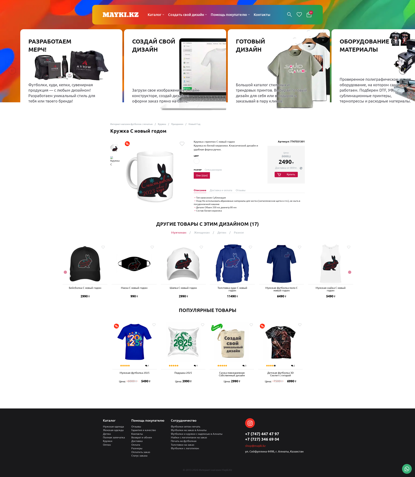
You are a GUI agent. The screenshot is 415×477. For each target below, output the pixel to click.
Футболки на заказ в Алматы (189, 430)
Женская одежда (113, 430)
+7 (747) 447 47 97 (262, 434)
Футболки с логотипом (185, 448)
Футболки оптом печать (185, 426)
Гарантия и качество (143, 430)
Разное (239, 232)
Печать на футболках (183, 440)
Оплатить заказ (140, 452)
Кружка (162, 124)
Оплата (135, 444)
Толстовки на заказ (182, 444)
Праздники (177, 124)
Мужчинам (178, 232)
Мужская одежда (113, 426)
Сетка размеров (213, 169)
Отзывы (136, 426)
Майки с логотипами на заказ (189, 437)
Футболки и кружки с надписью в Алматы (196, 433)
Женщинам (202, 232)
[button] (12, 71)
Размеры (136, 448)
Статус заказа (139, 455)
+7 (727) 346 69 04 (262, 439)
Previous (65, 272)
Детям (221, 232)
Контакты (137, 433)
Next (349, 272)
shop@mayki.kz (255, 445)
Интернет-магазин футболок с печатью (131, 124)
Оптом (107, 444)
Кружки (107, 440)
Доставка (136, 440)
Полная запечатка (114, 437)
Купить (291, 174)
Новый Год (194, 124)
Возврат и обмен (141, 437)
